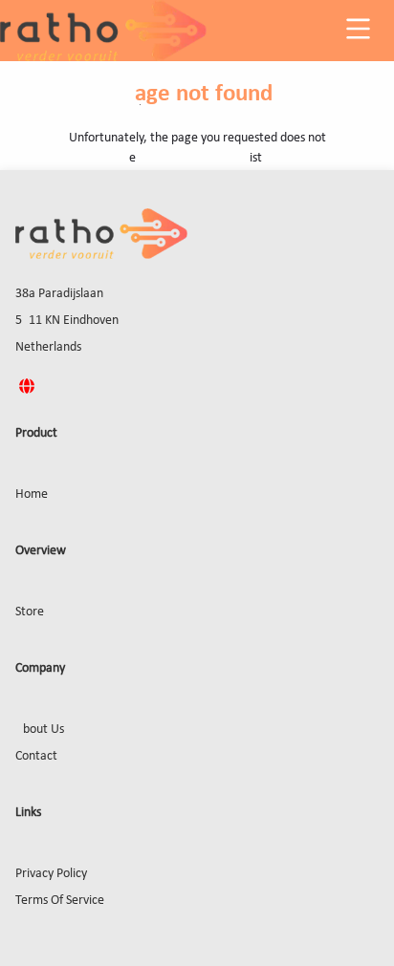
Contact (36, 756)
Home (31, 494)
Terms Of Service (59, 900)
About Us (39, 729)
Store (29, 612)
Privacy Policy (51, 874)
